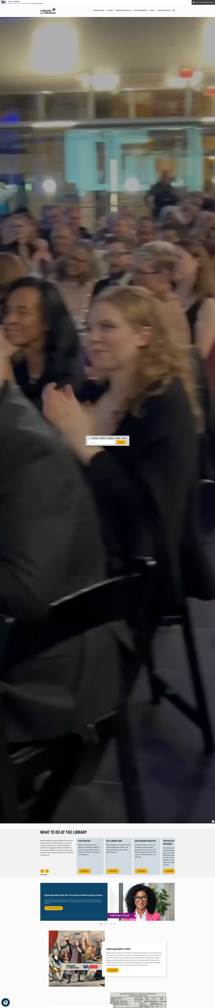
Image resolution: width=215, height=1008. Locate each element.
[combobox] (102, 442)
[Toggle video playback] (213, 821)
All (89, 438)
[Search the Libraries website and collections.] (174, 10)
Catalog (95, 438)
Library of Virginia (13, 1)
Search (121, 442)
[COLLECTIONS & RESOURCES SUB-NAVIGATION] (132, 10)
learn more (84, 871)
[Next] (47, 871)
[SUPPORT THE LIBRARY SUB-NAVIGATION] (171, 10)
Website (102, 438)
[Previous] (42, 871)
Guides (118, 438)
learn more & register (53, 908)
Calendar (110, 438)
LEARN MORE (113, 871)
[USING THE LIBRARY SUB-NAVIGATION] (105, 10)
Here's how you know (37, 3)
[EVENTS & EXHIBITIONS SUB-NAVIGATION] (148, 10)
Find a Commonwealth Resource (204, 2)
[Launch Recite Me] (5, 1002)
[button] (99, 11)
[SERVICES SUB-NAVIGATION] (113, 10)
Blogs (124, 438)
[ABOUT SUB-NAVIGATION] (155, 10)
